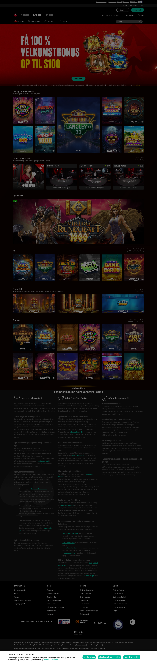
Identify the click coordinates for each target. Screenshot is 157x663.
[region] (78, 657)
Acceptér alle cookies (131, 657)
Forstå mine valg (89, 657)
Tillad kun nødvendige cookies (109, 657)
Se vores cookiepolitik (51, 660)
